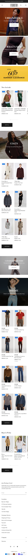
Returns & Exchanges (7, 520)
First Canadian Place (6, 506)
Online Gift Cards (6, 532)
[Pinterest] (17, 546)
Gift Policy (4, 525)
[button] (20, 5)
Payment (4, 522)
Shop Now (7, 246)
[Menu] (3, 5)
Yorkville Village (5, 511)
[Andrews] (14, 5)
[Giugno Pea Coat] (20, 171)
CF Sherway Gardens (6, 504)
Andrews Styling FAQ (6, 530)
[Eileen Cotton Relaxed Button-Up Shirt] (20, 444)
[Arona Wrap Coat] (8, 226)
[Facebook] (14, 546)
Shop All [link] (7, 124)
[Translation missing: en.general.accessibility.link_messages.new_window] (14, 74)
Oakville (3, 509)
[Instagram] (10, 546)
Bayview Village (5, 501)
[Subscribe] (24, 493)
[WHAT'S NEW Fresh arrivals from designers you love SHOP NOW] (14, 38)
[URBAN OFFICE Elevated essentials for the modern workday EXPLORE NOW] (14, 10)
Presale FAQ (4, 527)
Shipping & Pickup (6, 517)
